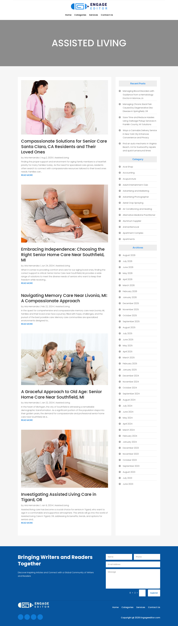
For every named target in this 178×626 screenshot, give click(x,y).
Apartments (129, 239)
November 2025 (131, 309)
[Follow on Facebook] (20, 617)
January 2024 (130, 441)
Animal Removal (131, 226)
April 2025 (127, 351)
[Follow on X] (27, 617)
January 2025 (130, 369)
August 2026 (129, 255)
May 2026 (128, 273)
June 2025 (128, 339)
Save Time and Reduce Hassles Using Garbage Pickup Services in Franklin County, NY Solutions (139, 121)
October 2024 (130, 387)
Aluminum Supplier (132, 220)
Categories (80, 14)
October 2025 (130, 315)
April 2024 (127, 423)
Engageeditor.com (150, 617)
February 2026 (130, 291)
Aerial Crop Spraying (133, 202)
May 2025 (128, 345)
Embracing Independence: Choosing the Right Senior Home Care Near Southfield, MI (63, 254)
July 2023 (127, 478)
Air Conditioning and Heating (137, 208)
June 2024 (128, 411)
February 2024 (130, 435)
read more (27, 175)
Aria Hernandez (32, 157)
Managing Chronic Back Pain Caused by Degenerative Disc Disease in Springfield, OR (138, 108)
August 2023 (129, 472)
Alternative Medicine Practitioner (139, 214)
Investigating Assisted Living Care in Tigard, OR (58, 497)
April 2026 (127, 279)
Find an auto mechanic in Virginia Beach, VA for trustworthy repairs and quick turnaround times (139, 147)
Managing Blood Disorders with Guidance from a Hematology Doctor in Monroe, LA (138, 95)
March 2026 (129, 285)
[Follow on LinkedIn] (40, 617)
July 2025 (127, 333)
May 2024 (128, 417)
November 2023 (131, 453)
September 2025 (131, 321)
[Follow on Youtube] (33, 617)
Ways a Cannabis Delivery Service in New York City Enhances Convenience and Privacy (140, 134)
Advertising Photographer (136, 196)
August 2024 (129, 399)
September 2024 (131, 393)
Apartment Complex (133, 232)
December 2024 (131, 375)
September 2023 (131, 466)
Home (68, 14)
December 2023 (131, 447)
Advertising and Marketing (136, 190)
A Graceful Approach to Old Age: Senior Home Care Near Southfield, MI (61, 394)
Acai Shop (128, 166)
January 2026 (130, 297)
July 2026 (127, 261)
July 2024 (127, 405)
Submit (154, 592)
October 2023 (130, 460)
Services (93, 14)
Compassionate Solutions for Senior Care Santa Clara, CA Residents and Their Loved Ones (64, 146)
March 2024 (129, 429)
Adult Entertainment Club (135, 184)
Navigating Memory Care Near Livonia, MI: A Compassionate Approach (64, 298)
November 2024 (131, 381)
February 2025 (130, 363)
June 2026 (128, 267)
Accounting (129, 172)
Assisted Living (62, 157)
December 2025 (131, 303)
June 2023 (128, 484)
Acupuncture (129, 178)
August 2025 (129, 327)
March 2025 (129, 357)
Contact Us (107, 14)
